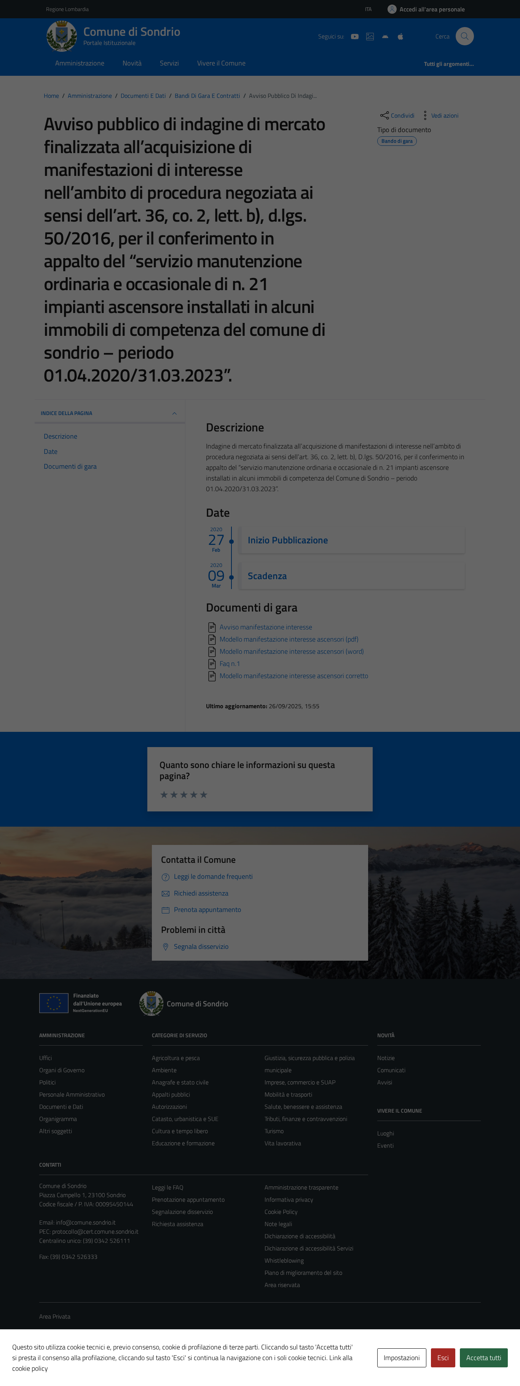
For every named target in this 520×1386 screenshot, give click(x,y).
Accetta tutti (483, 1357)
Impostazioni (402, 1357)
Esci (443, 1357)
